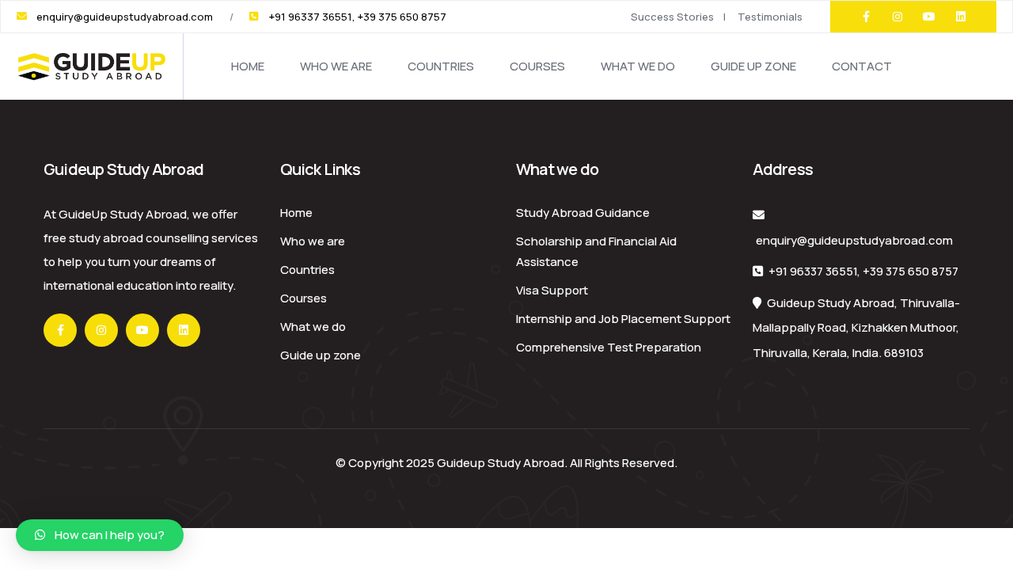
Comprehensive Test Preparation (608, 347)
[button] (100, 535)
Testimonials (770, 17)
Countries (441, 66)
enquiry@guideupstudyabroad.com (854, 240)
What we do (638, 66)
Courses (537, 66)
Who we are (336, 66)
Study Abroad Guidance (583, 212)
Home (247, 66)
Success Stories (672, 17)
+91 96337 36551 (812, 271)
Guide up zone (753, 66)
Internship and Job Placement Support (623, 318)
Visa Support (552, 290)
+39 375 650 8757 (910, 271)
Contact (862, 66)
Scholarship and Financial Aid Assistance (596, 251)
